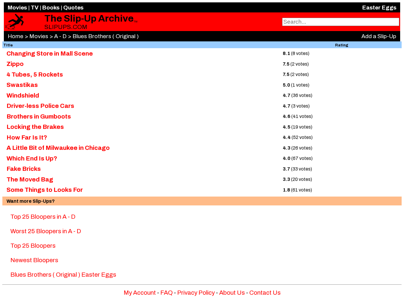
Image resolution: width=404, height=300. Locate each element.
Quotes (73, 7)
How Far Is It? (27, 137)
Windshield (23, 95)
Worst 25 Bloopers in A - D (45, 231)
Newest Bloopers (34, 260)
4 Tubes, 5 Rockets (35, 74)
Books (50, 7)
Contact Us (265, 292)
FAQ (166, 292)
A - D (60, 36)
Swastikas (22, 85)
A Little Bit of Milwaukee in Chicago (58, 148)
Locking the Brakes (35, 127)
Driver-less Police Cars (40, 106)
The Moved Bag (30, 179)
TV (34, 7)
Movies (17, 7)
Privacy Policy (196, 292)
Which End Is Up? (32, 158)
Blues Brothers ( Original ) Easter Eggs (63, 274)
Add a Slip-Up (378, 36)
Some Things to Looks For (45, 190)
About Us (232, 292)
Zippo (15, 64)
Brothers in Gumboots (39, 116)
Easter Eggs (379, 7)
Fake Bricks (24, 169)
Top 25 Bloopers (33, 245)
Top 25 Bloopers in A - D (42, 216)
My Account (140, 292)
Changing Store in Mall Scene (50, 53)
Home (15, 36)
